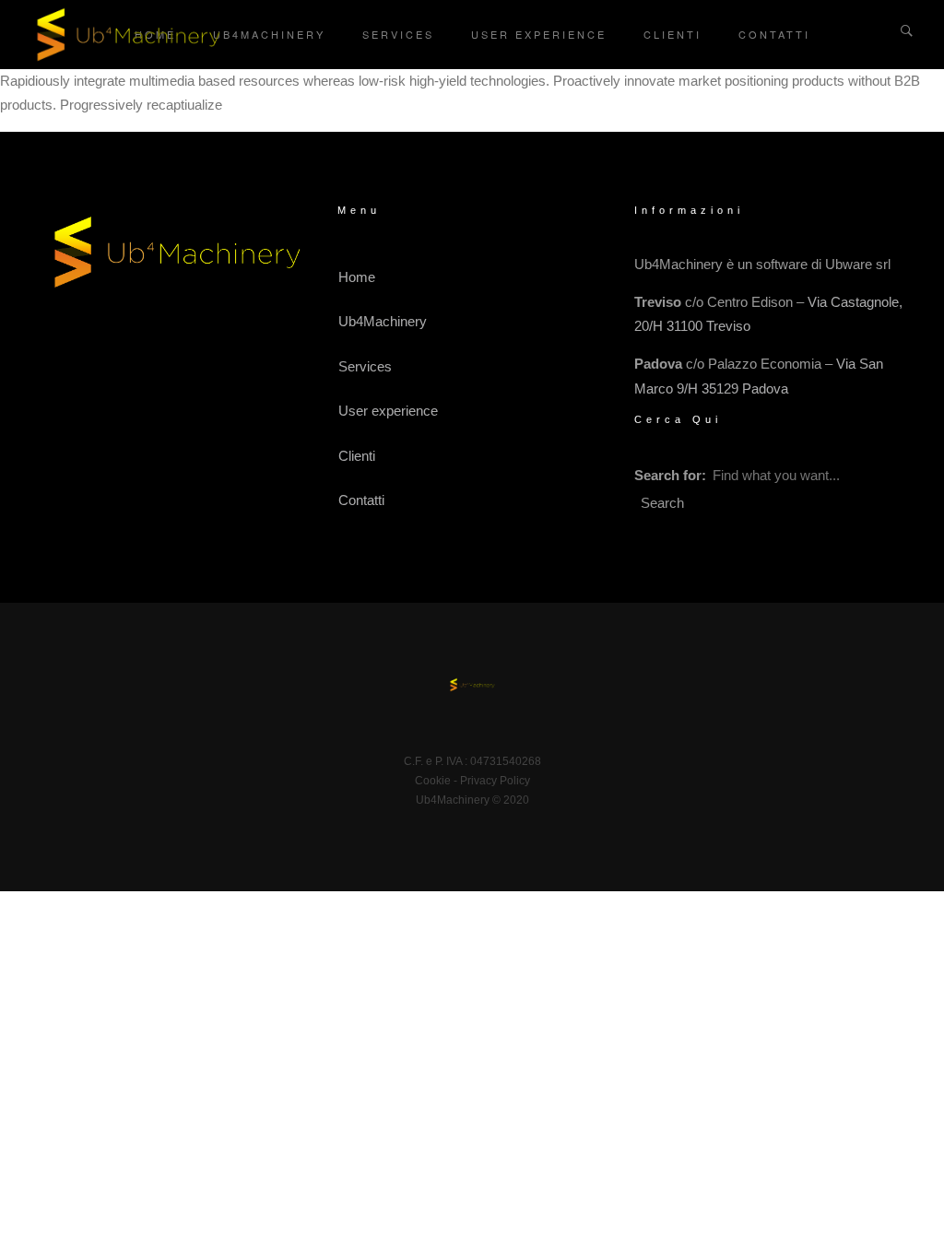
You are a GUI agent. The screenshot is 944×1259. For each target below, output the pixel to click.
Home (356, 277)
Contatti (774, 34)
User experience (539, 34)
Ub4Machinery (269, 34)
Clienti (672, 34)
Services (398, 34)
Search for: (670, 475)
